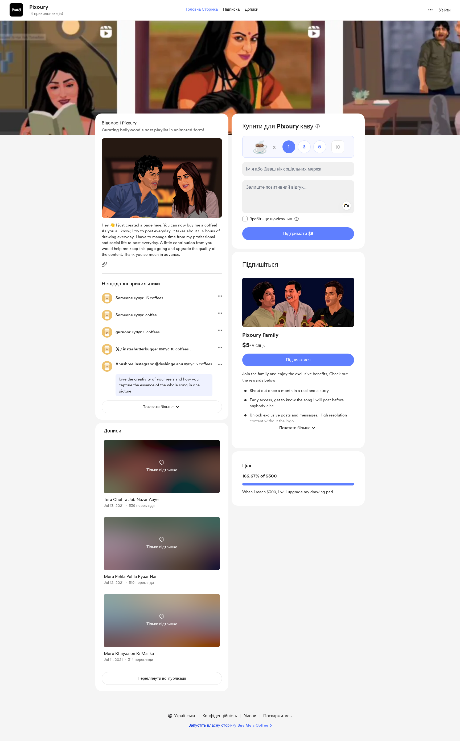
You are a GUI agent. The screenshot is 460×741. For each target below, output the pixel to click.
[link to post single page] (162, 475)
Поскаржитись (277, 715)
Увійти (444, 10)
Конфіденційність (220, 715)
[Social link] (104, 264)
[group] (298, 355)
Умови (250, 715)
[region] (298, 181)
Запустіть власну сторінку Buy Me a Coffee (228, 725)
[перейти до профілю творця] (16, 10)
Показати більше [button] (294, 428)
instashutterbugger (140, 349)
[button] (202, 9)
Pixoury (38, 7)
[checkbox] (267, 218)
